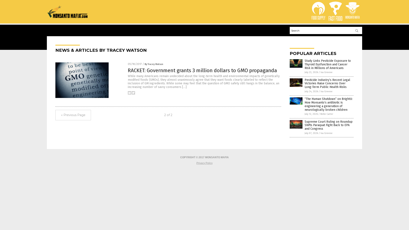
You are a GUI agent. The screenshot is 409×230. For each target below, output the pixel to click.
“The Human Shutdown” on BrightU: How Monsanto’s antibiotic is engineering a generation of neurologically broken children (329, 104)
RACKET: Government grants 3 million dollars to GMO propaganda (202, 70)
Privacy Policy (204, 163)
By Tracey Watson (154, 64)
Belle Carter (326, 114)
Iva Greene (327, 72)
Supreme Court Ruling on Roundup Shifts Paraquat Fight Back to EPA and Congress (329, 125)
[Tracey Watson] (67, 17)
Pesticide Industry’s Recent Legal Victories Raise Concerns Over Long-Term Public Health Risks (327, 83)
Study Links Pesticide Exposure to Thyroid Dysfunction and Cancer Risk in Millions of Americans (328, 64)
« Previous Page (73, 115)
